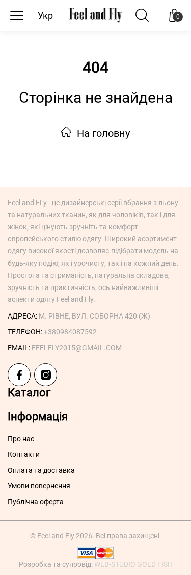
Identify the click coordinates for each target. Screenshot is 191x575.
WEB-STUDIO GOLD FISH (133, 564)
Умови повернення (39, 486)
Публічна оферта (36, 502)
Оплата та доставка (41, 470)
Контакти (24, 454)
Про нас (21, 439)
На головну (102, 133)
